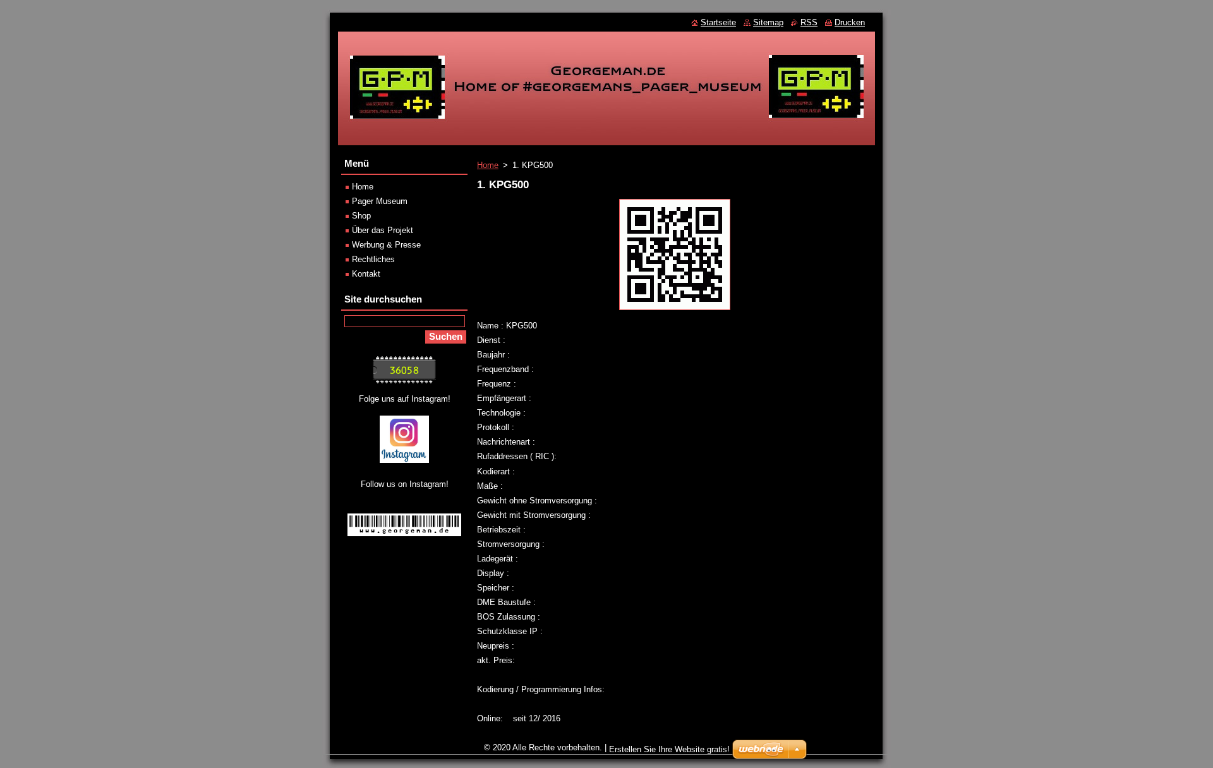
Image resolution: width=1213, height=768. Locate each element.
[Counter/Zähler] (404, 380)
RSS (809, 22)
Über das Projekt (382, 230)
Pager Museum (379, 201)
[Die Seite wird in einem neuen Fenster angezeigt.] (674, 310)
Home (487, 165)
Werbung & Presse (386, 244)
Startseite (718, 22)
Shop (361, 215)
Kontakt (366, 274)
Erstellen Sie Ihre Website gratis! (669, 749)
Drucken (850, 22)
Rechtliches (373, 259)
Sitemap (768, 22)
